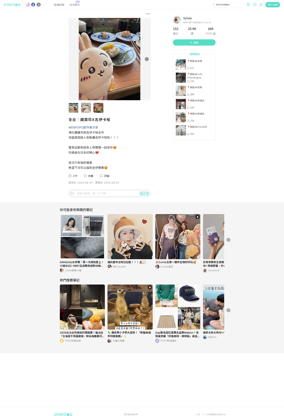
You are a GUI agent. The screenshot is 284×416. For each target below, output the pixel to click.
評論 (144, 193)
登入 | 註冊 (273, 4)
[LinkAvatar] (178, 20)
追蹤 (195, 42)
